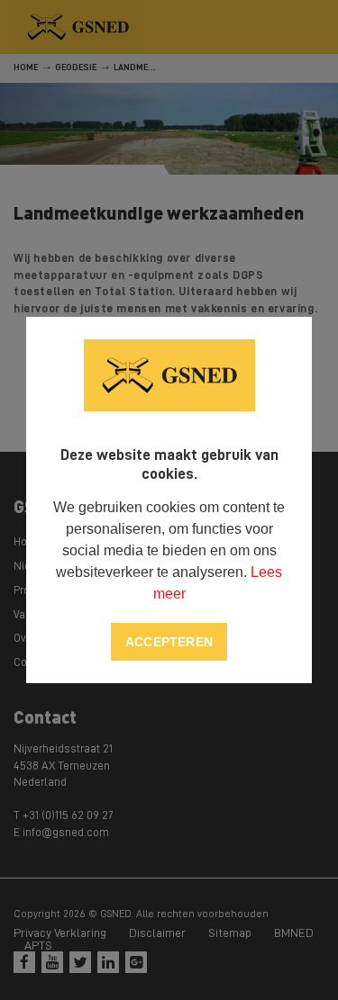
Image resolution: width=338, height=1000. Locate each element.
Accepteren (169, 642)
